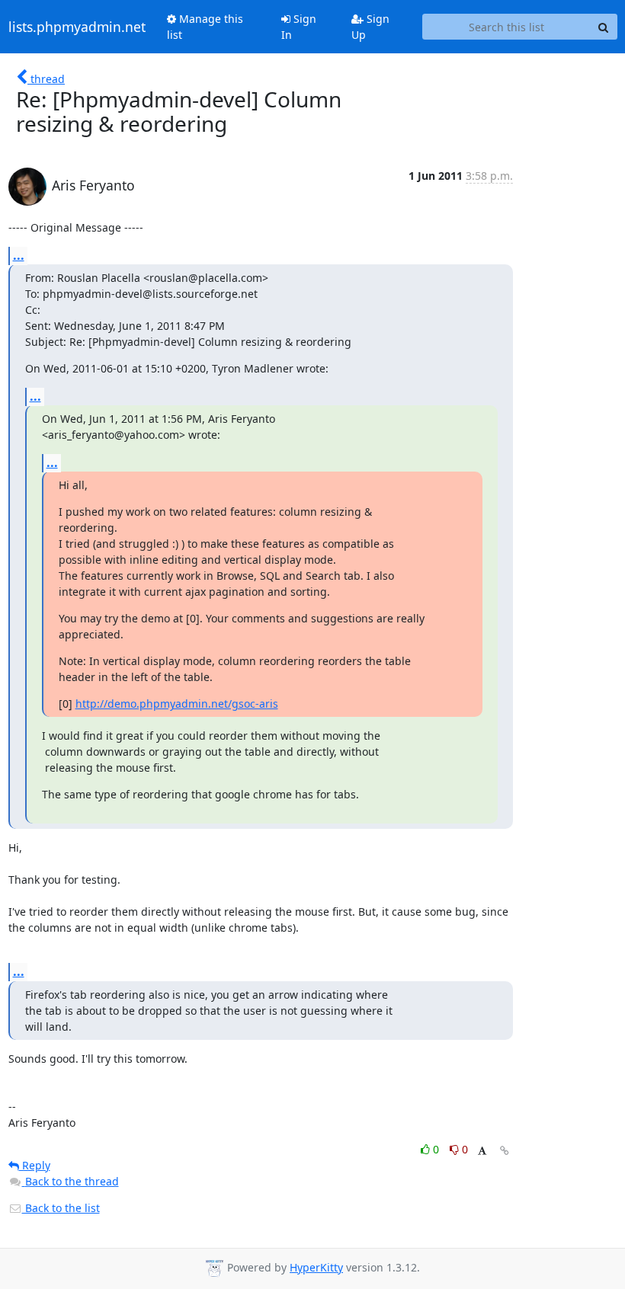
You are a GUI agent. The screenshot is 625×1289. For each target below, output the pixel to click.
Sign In (298, 26)
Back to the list (61, 1208)
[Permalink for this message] (504, 1150)
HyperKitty (316, 1267)
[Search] (603, 27)
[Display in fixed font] (482, 1151)
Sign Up (370, 26)
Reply (34, 1165)
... (18, 255)
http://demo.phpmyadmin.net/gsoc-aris (176, 703)
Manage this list (205, 26)
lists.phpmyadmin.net (77, 27)
